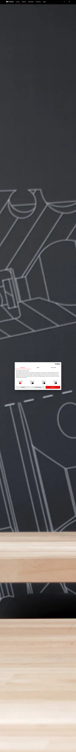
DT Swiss (12, 3)
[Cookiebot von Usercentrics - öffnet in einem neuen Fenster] (55, 364)
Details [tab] (38, 367)
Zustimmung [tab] (22, 367)
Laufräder (18, 1)
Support (44, 1)
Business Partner (18, 3)
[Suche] (69, 1)
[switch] (32, 383)
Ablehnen (23, 387)
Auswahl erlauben (38, 387)
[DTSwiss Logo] (10, 1)
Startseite (8, 3)
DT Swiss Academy (25, 3)
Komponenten (31, 1)
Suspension (24, 1)
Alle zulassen (52, 387)
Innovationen (38, 1)
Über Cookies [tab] (53, 367)
